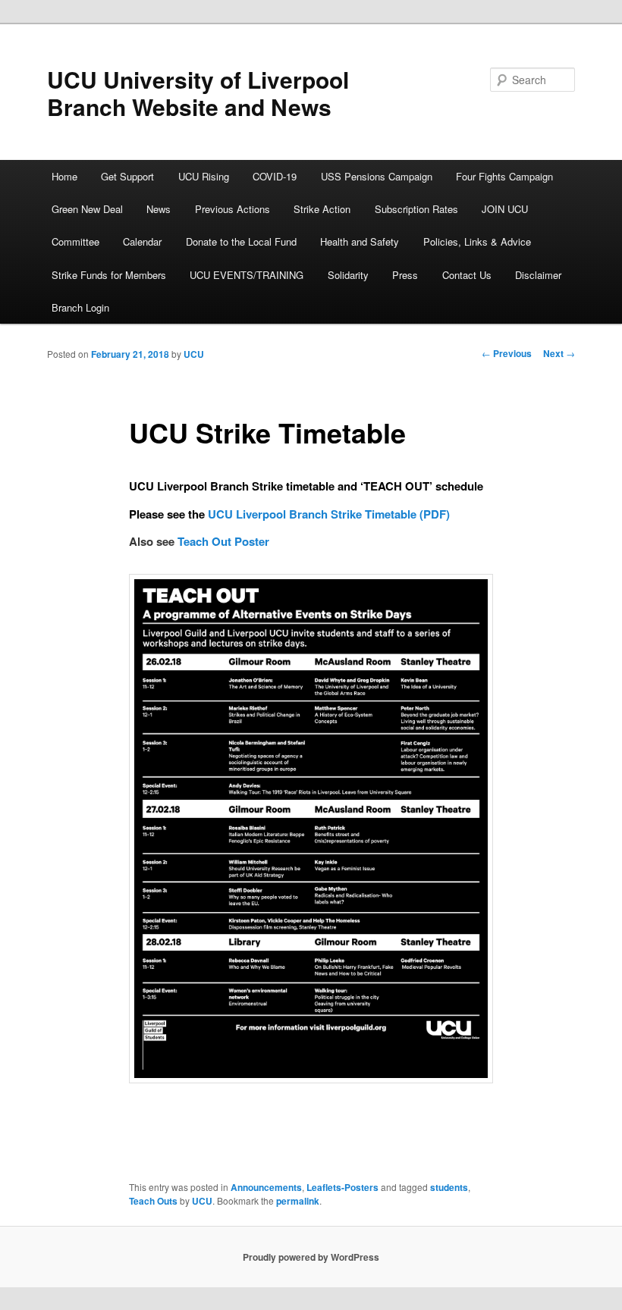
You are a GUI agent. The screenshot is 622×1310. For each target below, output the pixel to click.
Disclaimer (538, 275)
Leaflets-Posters (342, 1187)
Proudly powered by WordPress (311, 1257)
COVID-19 (275, 176)
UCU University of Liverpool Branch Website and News (198, 93)
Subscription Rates (416, 209)
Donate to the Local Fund (241, 241)
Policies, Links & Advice (477, 241)
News (158, 209)
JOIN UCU (505, 209)
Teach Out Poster (223, 541)
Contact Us (467, 275)
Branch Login (80, 307)
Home (64, 176)
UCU (194, 354)
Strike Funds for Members (109, 275)
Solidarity (348, 275)
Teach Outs (153, 1201)
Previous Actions (232, 209)
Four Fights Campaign (504, 176)
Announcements (266, 1187)
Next (559, 353)
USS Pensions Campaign (376, 176)
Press (405, 275)
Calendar (142, 241)
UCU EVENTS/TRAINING (246, 275)
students (449, 1187)
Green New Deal (87, 209)
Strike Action (322, 209)
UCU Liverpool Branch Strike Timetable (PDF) (329, 514)
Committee (75, 241)
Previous (507, 353)
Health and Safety (359, 241)
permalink (297, 1201)
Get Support (127, 176)
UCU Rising (203, 176)
